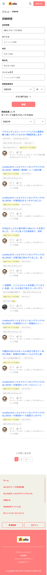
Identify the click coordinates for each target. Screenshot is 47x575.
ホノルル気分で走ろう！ (13, 358)
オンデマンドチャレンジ (13, 178)
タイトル (5, 36)
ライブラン (27, 174)
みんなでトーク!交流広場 (13, 487)
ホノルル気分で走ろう (12, 292)
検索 (23, 104)
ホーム (6, 11)
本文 (4, 48)
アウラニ (7, 138)
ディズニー (29, 143)
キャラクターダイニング (13, 143)
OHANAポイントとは (12, 506)
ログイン (39, 3)
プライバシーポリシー (23, 552)
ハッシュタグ (7, 72)
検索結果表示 (7, 84)
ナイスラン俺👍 (10, 301)
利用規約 (23, 555)
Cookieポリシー (23, 562)
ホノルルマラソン (10, 147)
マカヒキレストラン (22, 138)
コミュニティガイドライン (23, 559)
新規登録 (12, 525)
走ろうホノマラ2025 (28, 147)
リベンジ (26, 296)
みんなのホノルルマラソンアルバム (18, 493)
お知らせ (7, 500)
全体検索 (5, 25)
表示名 (5, 60)
